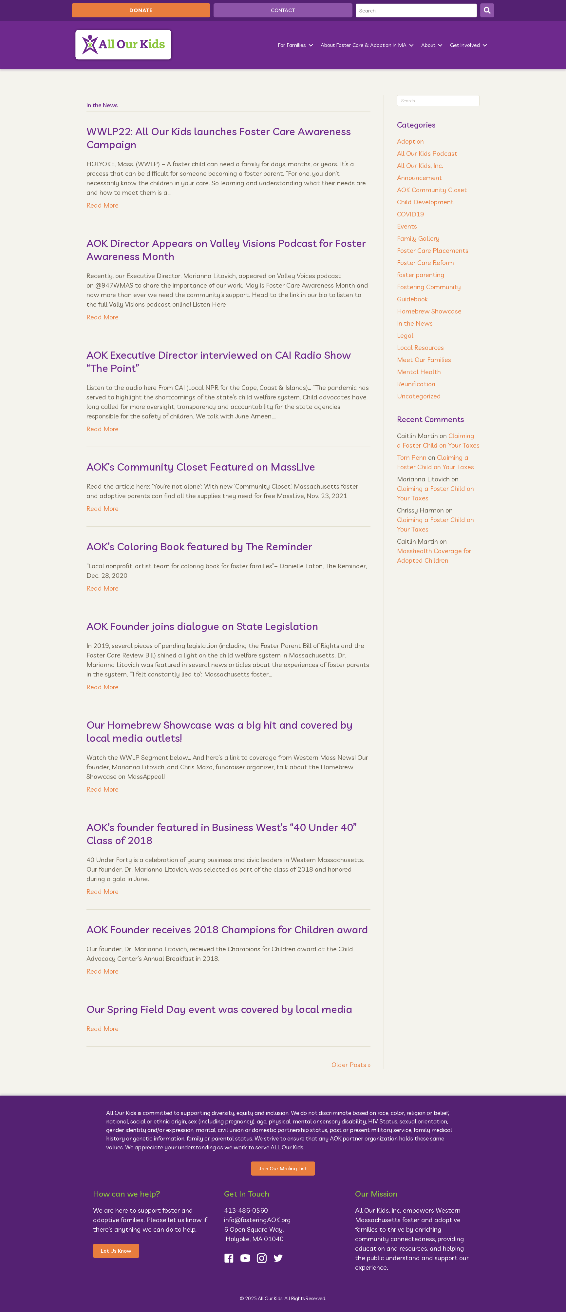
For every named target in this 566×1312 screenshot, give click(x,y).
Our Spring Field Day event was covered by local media (219, 1009)
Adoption (410, 141)
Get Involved (465, 45)
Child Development (425, 202)
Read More (102, 205)
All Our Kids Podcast (427, 153)
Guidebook (412, 299)
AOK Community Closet (432, 190)
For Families (292, 45)
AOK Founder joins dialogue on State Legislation (202, 626)
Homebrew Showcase (429, 311)
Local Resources (420, 347)
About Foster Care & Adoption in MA (363, 45)
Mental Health (419, 372)
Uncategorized (419, 396)
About (428, 45)
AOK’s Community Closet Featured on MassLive (200, 466)
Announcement (419, 177)
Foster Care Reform (425, 262)
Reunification (416, 384)
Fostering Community (429, 287)
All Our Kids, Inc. (420, 165)
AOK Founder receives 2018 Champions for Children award (227, 929)
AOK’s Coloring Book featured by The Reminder (199, 546)
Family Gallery (418, 238)
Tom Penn (411, 457)
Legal (405, 335)
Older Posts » (350, 1064)
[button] (487, 10)
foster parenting (420, 275)
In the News (415, 323)
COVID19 (410, 214)
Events (407, 226)
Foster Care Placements (432, 250)
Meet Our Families (424, 359)
